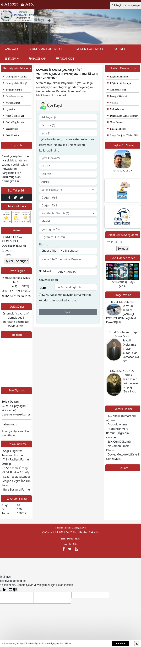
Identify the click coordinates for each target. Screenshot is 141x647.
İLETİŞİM (10, 58)
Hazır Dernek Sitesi (70, 538)
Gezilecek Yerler (116, 89)
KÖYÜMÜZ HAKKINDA (87, 49)
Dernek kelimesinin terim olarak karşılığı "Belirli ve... (130, 383)
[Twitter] (16, 197)
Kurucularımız (11, 103)
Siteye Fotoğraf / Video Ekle (122, 135)
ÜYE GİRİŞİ (10, 4)
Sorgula (123, 248)
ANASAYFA (11, 49)
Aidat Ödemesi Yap (13, 116)
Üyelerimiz (10, 109)
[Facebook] (10, 197)
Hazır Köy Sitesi (70, 544)
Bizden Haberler (116, 129)
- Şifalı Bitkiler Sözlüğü (16, 472)
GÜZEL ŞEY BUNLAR (122, 371)
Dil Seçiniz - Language (125, 5)
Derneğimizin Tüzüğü (15, 83)
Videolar (112, 103)
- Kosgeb (111, 437)
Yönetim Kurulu (12, 89)
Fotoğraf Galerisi (117, 96)
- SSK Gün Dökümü (118, 441)
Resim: (43, 244)
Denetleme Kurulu (13, 96)
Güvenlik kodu (48, 280)
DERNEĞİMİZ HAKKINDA (44, 49)
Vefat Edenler (115, 122)
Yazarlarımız (10, 129)
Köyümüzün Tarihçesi (119, 83)
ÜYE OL (29, 4)
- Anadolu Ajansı (116, 424)
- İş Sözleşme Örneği (15, 468)
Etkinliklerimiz (11, 135)
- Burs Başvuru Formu (16, 489)
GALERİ (118, 49)
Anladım (120, 643)
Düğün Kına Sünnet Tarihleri (122, 116)
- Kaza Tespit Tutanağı (16, 477)
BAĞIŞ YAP (39, 58)
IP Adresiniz (47, 271)
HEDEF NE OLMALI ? (122, 302)
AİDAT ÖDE (66, 58)
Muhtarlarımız (115, 109)
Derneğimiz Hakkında (15, 76)
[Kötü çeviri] (12, 589)
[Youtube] (22, 197)
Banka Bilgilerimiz (13, 122)
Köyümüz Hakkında (118, 76)
